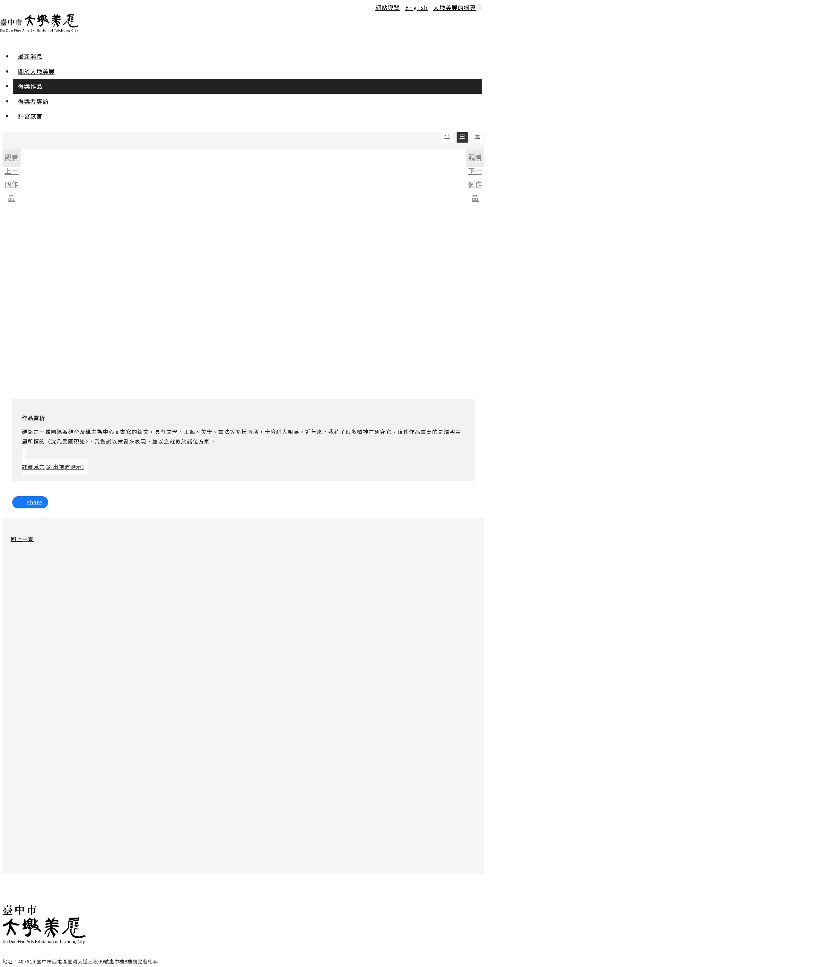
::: (6, 7)
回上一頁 (22, 539)
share (34, 502)
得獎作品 (30, 86)
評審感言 (30, 116)
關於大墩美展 (36, 71)
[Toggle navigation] (478, 7)
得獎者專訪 (33, 101)
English (416, 7)
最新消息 (30, 56)
